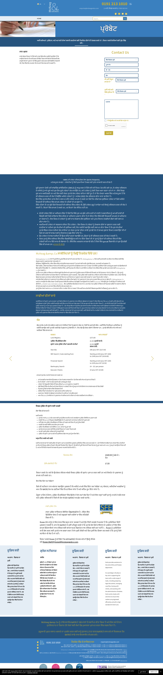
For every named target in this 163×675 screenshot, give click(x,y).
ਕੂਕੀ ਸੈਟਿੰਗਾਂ (143, 672)
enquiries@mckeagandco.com (89, 8)
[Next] (152, 358)
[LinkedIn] (126, 14)
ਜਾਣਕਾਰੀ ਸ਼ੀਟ (59, 244)
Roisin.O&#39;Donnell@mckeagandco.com (60, 542)
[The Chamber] (130, 4)
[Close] (161, 671)
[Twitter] (122, 14)
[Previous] (10, 358)
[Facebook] (116, 14)
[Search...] (125, 18)
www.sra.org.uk (124, 660)
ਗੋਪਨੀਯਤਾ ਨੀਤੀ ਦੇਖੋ (32, 673)
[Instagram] (119, 14)
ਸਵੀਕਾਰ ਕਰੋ (153, 672)
